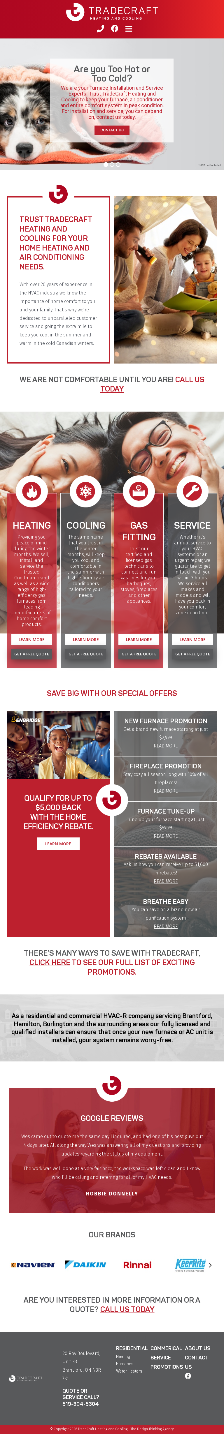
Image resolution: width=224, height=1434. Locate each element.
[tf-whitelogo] (25, 1354)
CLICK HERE (49, 962)
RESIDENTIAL (132, 1325)
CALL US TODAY (127, 1286)
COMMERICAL (166, 1325)
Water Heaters (129, 1347)
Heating (123, 1333)
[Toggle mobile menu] (129, 29)
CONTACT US (112, 130)
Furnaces (124, 1340)
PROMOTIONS (166, 1343)
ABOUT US (198, 1325)
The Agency (152, 1406)
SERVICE (160, 1334)
